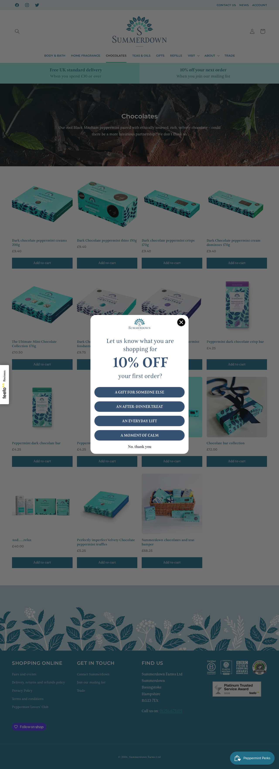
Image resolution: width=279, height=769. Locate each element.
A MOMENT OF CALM (140, 435)
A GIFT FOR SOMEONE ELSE (139, 392)
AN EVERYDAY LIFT (139, 421)
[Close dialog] (181, 322)
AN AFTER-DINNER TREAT (139, 406)
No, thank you (139, 447)
